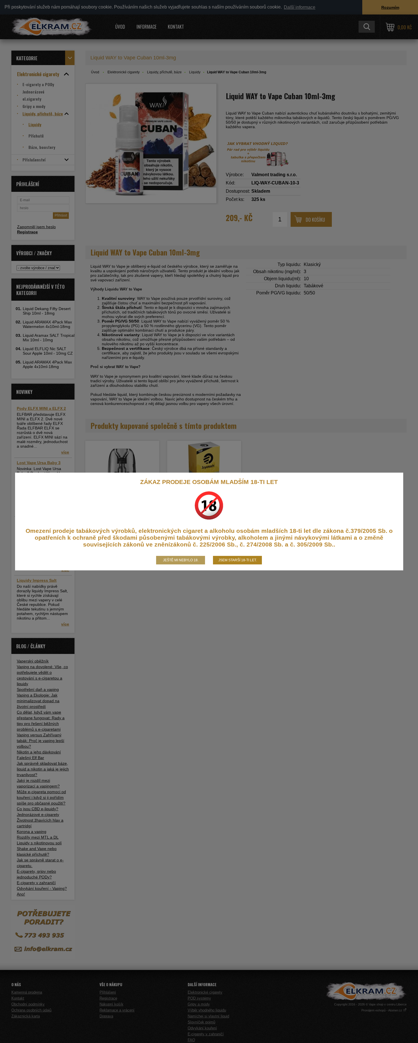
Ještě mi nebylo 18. (180, 560)
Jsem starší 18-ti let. (237, 560)
